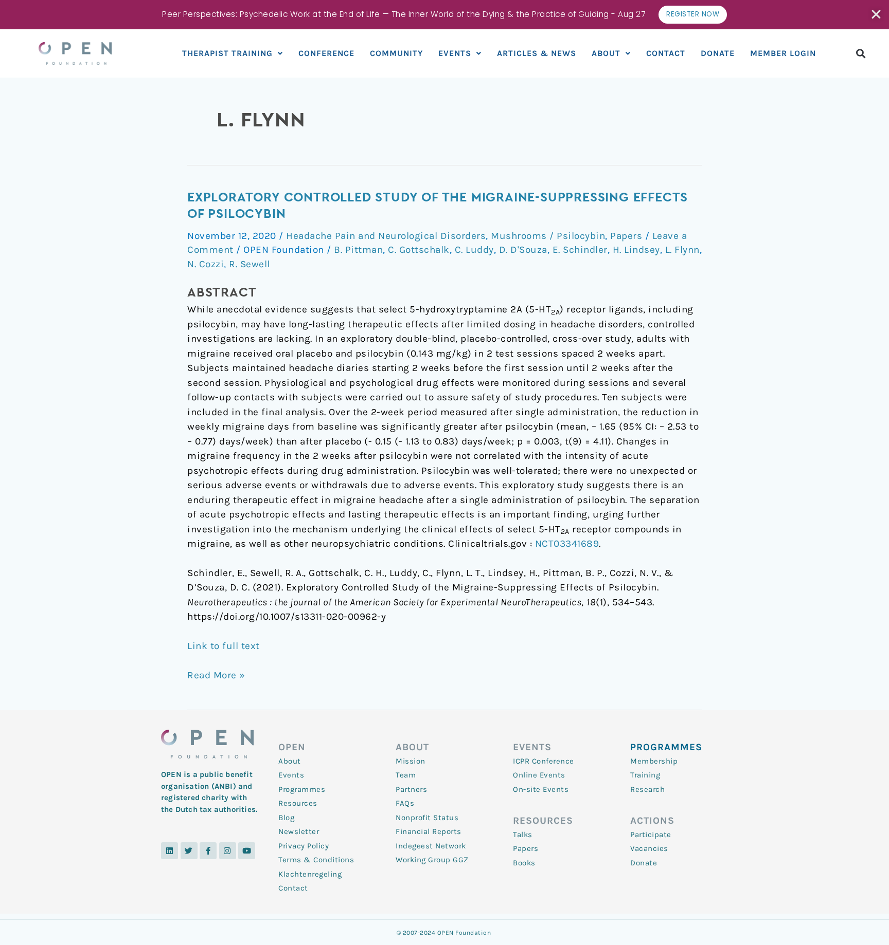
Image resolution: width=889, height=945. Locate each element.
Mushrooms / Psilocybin (548, 236)
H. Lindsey (636, 249)
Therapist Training (227, 53)
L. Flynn (682, 249)
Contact (665, 53)
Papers (626, 236)
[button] (860, 53)
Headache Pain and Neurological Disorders (386, 236)
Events (454, 53)
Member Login (783, 53)
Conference (326, 53)
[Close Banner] (877, 14)
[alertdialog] (444, 14)
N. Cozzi (205, 264)
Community (396, 53)
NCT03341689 (567, 543)
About (606, 53)
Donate (718, 53)
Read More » (216, 674)
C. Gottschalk (419, 249)
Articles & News (536, 53)
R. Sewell (249, 264)
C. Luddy (474, 249)
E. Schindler (580, 249)
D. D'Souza (523, 249)
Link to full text (223, 646)
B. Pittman (358, 249)
